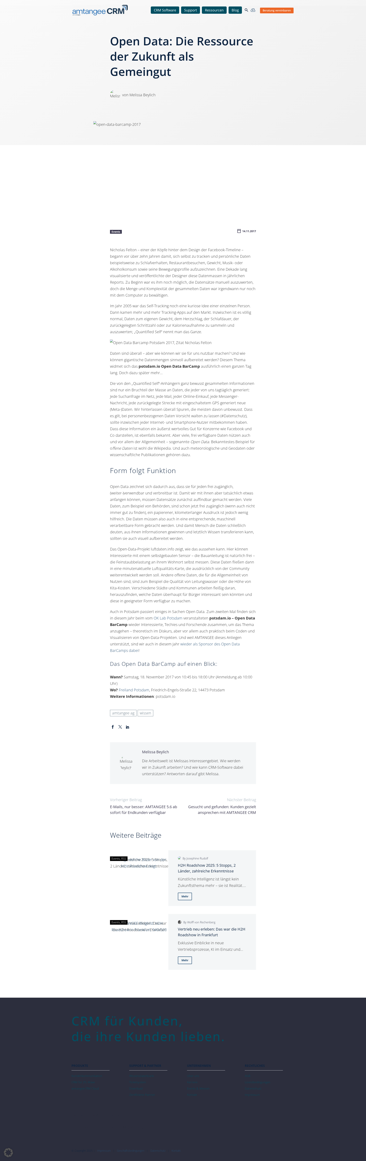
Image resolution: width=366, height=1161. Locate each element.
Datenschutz (157, 1150)
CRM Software (165, 10)
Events (116, 231)
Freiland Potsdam (134, 689)
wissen (145, 713)
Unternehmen (199, 1066)
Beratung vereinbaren (277, 10)
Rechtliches (255, 1066)
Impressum (104, 1150)
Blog (235, 10)
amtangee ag (123, 713)
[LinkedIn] (127, 727)
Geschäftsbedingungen (130, 1150)
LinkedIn (83, 1127)
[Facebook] (113, 727)
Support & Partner (145, 1066)
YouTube (109, 1127)
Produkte (79, 1066)
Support (190, 10)
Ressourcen (214, 10)
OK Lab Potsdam (168, 618)
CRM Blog (135, 1127)
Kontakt (176, 1150)
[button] (246, 10)
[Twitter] (120, 727)
